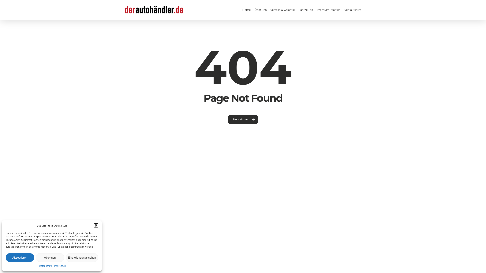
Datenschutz (45, 266)
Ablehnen (50, 257)
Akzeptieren (19, 257)
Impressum (60, 266)
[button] (96, 225)
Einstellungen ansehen (82, 257)
